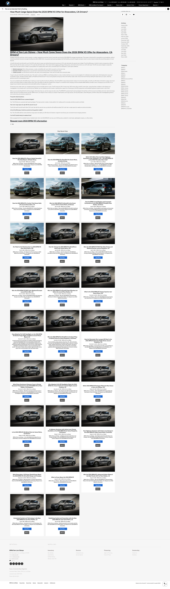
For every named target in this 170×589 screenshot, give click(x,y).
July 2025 (123, 49)
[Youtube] (133, 14)
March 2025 (124, 57)
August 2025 (124, 47)
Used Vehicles (51, 554)
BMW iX (123, 80)
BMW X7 (123, 69)
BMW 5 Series (124, 93)
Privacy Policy (22, 582)
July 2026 (123, 27)
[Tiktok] (22, 563)
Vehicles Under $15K (52, 558)
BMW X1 (123, 77)
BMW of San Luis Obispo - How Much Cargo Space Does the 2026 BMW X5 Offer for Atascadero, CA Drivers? (61, 53)
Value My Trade (107, 554)
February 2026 (124, 36)
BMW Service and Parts (127, 78)
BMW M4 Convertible (126, 108)
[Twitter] (130, 14)
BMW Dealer (124, 71)
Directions (134, 554)
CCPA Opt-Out (52, 582)
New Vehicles (50, 553)
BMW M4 (123, 97)
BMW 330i (123, 99)
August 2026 (124, 25)
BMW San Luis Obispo (13, 582)
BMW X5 (38, 14)
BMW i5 (123, 67)
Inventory (51, 550)
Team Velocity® (143, 583)
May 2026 (123, 31)
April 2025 (123, 55)
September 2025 (125, 45)
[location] (152, 2)
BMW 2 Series (124, 91)
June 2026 (123, 29)
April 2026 (123, 32)
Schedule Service (79, 553)
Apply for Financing (108, 553)
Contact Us (134, 553)
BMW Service (124, 101)
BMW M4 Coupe (125, 106)
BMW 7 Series (124, 95)
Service (78, 550)
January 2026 (124, 38)
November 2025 (125, 42)
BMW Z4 (123, 103)
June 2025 (123, 51)
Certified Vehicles (51, 556)
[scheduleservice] (107, 2)
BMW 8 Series (124, 86)
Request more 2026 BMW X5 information (28, 121)
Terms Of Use (28, 582)
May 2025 (123, 53)
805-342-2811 (114, 2)
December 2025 (125, 40)
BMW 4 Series (124, 88)
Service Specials (79, 554)
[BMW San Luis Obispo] (14, 3)
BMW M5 (123, 104)
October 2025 (124, 44)
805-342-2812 (123, 2)
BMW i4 (123, 73)
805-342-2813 (132, 2)
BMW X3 (123, 75)
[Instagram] (126, 14)
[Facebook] (122, 14)
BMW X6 (123, 84)
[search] (105, 2)
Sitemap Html (40, 582)
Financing (107, 550)
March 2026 (124, 34)
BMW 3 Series (124, 90)
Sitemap (34, 582)
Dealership (135, 550)
